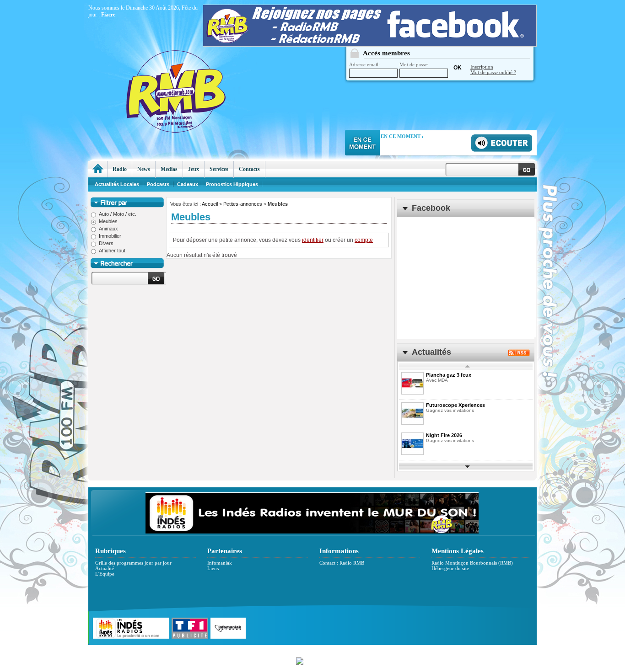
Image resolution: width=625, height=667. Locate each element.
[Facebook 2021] (369, 44)
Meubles (108, 221)
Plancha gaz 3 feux (448, 375)
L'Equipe (104, 573)
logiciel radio (409, 649)
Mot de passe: (413, 64)
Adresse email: (364, 64)
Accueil (210, 204)
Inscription (481, 66)
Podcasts (158, 184)
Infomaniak (219, 563)
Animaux (108, 228)
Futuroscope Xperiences (455, 405)
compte (364, 240)
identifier (312, 240)
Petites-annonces (242, 204)
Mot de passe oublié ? (493, 72)
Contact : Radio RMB (341, 563)
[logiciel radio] (312, 659)
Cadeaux (187, 184)
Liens (213, 568)
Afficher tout (112, 250)
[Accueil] (97, 169)
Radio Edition (247, 649)
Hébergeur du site (450, 568)
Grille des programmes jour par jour (133, 563)
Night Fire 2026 (444, 435)
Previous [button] (467, 366)
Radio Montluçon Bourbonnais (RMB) (472, 563)
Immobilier (110, 236)
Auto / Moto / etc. (117, 214)
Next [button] (467, 466)
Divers (106, 243)
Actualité (104, 568)
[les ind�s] (312, 531)
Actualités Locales (117, 184)
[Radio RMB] (214, 73)
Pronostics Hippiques (232, 184)
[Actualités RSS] (519, 353)
